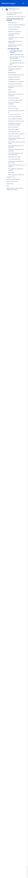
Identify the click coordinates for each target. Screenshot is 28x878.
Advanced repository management (16, 24)
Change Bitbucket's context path (16, 81)
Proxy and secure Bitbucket (15, 116)
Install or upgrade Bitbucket (13, 179)
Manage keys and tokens (14, 156)
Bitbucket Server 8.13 (14, 8)
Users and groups (12, 22)
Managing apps (12, 72)
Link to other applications (14, 159)
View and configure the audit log (16, 74)
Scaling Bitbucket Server (14, 131)
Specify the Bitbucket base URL (16, 66)
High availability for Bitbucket (15, 118)
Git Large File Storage (13, 98)
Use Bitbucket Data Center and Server (16, 16)
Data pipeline (11, 172)
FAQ (8, 186)
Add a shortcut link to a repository (16, 133)
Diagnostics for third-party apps (16, 121)
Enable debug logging (13, 129)
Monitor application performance (16, 174)
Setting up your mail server (14, 31)
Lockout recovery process (14, 114)
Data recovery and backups (15, 83)
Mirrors (10, 89)
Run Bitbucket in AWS (13, 48)
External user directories (14, 27)
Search (23, 3)
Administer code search (14, 136)
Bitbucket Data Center (12, 181)
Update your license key (14, 77)
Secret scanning (12, 106)
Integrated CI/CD (11, 177)
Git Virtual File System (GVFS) (15, 100)
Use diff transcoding (13, 108)
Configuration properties (14, 79)
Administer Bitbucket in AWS (16, 54)
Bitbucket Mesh (12, 92)
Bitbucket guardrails (13, 127)
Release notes (10, 183)
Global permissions (12, 29)
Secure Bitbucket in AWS (16, 60)
